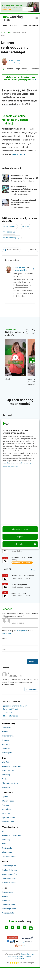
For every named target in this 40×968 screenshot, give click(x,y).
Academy (6, 792)
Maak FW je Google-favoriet (16, 69)
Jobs (4, 888)
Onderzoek (7, 232)
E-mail (4, 649)
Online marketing (9, 238)
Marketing (25, 226)
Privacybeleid (19, 958)
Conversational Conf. (10, 874)
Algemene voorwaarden (16, 956)
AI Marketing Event (9, 866)
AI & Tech (13, 26)
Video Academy (9, 827)
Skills (4, 844)
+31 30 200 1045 (11, 709)
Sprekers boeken (8, 818)
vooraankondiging (11, 100)
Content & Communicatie (29, 26)
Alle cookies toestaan (20, 529)
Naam (4, 638)
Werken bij (6, 748)
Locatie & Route (8, 822)
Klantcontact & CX (9, 770)
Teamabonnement (9, 856)
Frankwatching (16, 63)
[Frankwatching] (12, 17)
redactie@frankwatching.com (16, 706)
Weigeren (20, 537)
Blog (5, 26)
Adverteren (6, 728)
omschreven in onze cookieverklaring (17, 463)
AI (3, 831)
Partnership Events (9, 882)
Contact (5, 732)
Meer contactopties (10, 716)
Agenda (5, 797)
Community (6, 787)
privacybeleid (22, 631)
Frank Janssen (14, 60)
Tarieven (8, 712)
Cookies (28, 956)
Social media (7, 848)
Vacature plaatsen (9, 909)
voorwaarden (6, 633)
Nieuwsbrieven (8, 736)
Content (5, 896)
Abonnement (7, 852)
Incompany (6, 813)
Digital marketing (9, 226)
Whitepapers (7, 753)
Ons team (5, 744)
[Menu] (36, 18)
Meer (33, 570)
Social (4, 779)
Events (5, 862)
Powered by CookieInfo (10, 467)
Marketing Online (10, 104)
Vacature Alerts (8, 913)
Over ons (5, 740)
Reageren (31, 689)
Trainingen (6, 805)
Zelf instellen (19, 544)
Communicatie (7, 892)
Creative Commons (27, 954)
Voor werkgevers (8, 905)
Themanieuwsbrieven (10, 783)
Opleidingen (6, 809)
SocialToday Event (9, 878)
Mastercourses (8, 801)
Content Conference (9, 870)
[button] (33, 331)
